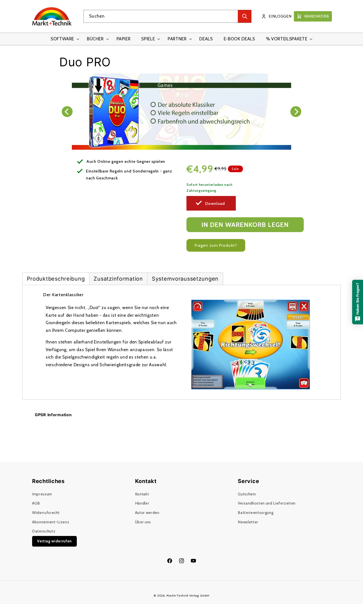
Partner (177, 38)
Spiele (148, 38)
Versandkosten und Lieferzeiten (267, 503)
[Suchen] (244, 16)
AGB (36, 503)
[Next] (295, 111)
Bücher (95, 38)
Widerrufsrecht (46, 512)
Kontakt (142, 494)
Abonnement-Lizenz (50, 522)
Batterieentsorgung (255, 512)
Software (62, 38)
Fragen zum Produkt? (216, 245)
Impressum (42, 494)
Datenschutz (43, 531)
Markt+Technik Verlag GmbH (187, 595)
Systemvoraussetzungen (185, 278)
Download (215, 203)
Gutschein (247, 494)
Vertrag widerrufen (54, 541)
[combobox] (167, 16)
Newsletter (248, 522)
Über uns (143, 522)
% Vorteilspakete (286, 38)
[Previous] (67, 111)
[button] (63, 39)
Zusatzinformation (118, 278)
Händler (142, 503)
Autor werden (147, 512)
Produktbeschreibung (56, 278)
